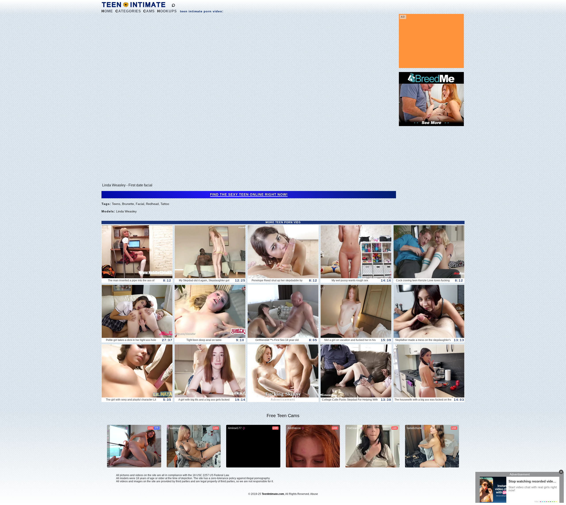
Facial (140, 204)
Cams (149, 11)
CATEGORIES (128, 11)
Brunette (128, 204)
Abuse (314, 494)
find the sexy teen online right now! (249, 194)
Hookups (167, 11)
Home (107, 11)
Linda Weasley (126, 211)
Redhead (152, 204)
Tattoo (165, 204)
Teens (116, 204)
